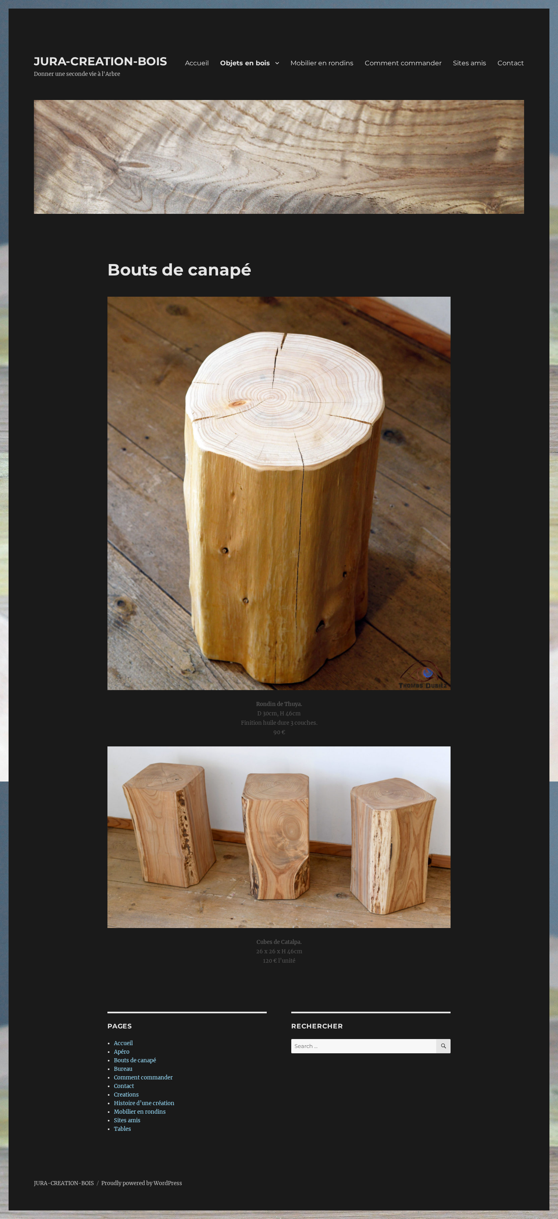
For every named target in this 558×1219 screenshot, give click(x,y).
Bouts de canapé (135, 1060)
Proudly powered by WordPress (141, 1183)
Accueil (197, 63)
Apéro (121, 1051)
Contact (511, 63)
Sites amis (469, 63)
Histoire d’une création (144, 1103)
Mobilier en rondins (321, 63)
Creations (126, 1094)
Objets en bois (245, 63)
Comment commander (403, 63)
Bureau (123, 1069)
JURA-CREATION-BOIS (100, 61)
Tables (122, 1129)
